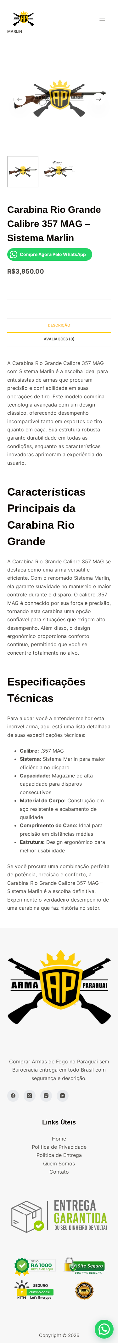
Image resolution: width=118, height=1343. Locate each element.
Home (59, 1138)
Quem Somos (59, 1163)
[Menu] (102, 19)
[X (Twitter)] (30, 1096)
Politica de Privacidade (59, 1147)
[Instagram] (46, 1096)
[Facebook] (13, 1096)
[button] (104, 1329)
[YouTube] (63, 1096)
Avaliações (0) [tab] (59, 339)
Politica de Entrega (59, 1155)
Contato (59, 1172)
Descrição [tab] (59, 325)
